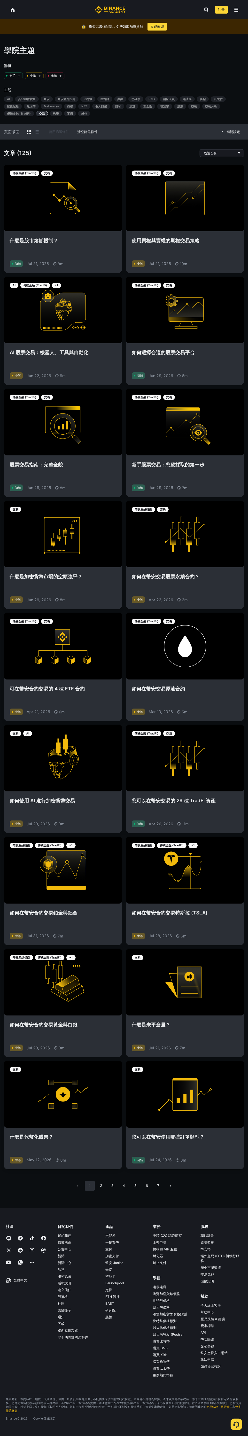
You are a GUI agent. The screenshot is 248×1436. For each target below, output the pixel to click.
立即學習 (157, 26)
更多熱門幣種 (163, 1375)
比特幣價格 (161, 1300)
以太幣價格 (161, 1307)
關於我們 (64, 1235)
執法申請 (207, 1360)
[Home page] (110, 10)
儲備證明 (207, 1281)
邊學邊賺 (159, 1287)
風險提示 (64, 1310)
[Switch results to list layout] (37, 132)
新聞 (61, 1256)
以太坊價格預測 (165, 1328)
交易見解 (207, 1274)
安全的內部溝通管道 (73, 1337)
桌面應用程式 (68, 1330)
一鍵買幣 (112, 1242)
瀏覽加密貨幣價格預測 (170, 1314)
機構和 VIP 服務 (165, 1249)
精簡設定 (233, 132)
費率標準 (207, 1326)
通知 (61, 1317)
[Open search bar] (205, 9)
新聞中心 (64, 1263)
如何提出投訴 (211, 1366)
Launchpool (114, 1283)
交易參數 (207, 1346)
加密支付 (112, 1256)
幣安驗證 (207, 1339)
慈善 (108, 1317)
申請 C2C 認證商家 (167, 1235)
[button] (236, 10)
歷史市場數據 (211, 1267)
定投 (108, 1290)
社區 (61, 1303)
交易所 (110, 1235)
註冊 (221, 10)
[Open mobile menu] (236, 9)
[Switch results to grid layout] (29, 132)
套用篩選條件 (59, 132)
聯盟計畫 (207, 1235)
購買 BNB (160, 1348)
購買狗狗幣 (161, 1361)
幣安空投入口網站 (214, 1353)
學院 (108, 1269)
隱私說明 (64, 1283)
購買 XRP (160, 1355)
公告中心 (64, 1249)
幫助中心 (207, 1312)
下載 (61, 1324)
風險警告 (226, 1407)
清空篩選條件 (87, 132)
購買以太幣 (161, 1368)
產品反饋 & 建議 (213, 1319)
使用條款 (212, 1407)
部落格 (63, 1297)
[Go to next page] (170, 1186)
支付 (108, 1249)
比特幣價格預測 (165, 1321)
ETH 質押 (112, 1297)
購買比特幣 (161, 1341)
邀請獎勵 (207, 1242)
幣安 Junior (114, 1263)
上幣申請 (159, 1242)
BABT (109, 1303)
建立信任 (64, 1290)
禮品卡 (110, 1276)
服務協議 (64, 1276)
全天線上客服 (211, 1305)
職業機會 (64, 1242)
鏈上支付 (159, 1263)
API (203, 1332)
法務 (61, 1269)
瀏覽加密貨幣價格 (166, 1294)
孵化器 (158, 1256)
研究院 (110, 1310)
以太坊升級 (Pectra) (168, 1334)
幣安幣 (206, 1249)
